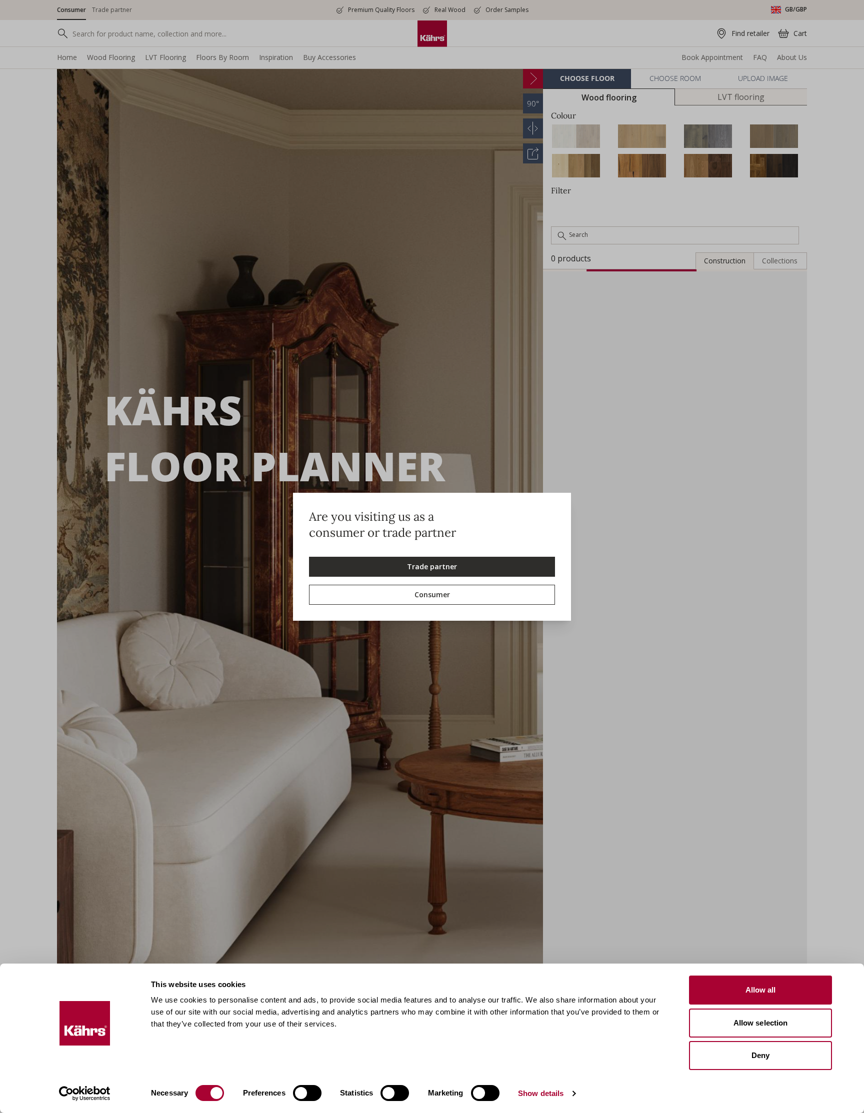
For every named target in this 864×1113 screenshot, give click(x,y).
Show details (541, 1093)
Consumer (432, 594)
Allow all (761, 990)
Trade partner (432, 566)
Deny (761, 1055)
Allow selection (761, 1023)
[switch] (307, 1093)
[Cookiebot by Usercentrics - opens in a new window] (84, 1093)
